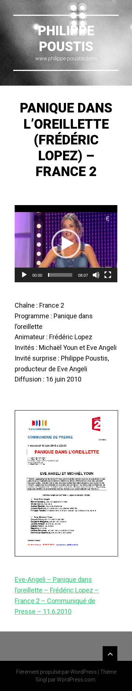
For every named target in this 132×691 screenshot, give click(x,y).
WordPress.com (76, 680)
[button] (66, 243)
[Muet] (96, 275)
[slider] (60, 275)
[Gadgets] (110, 653)
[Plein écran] (107, 275)
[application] (66, 243)
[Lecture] (24, 275)
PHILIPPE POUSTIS (66, 38)
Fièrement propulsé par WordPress (56, 672)
